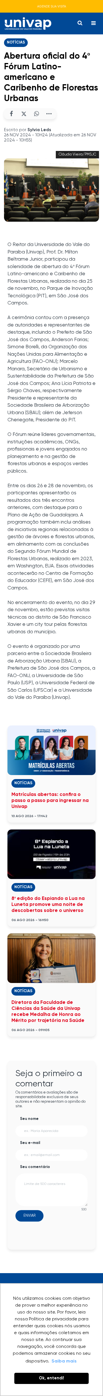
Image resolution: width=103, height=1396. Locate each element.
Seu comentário (35, 1167)
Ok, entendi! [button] (51, 1378)
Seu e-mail (30, 1143)
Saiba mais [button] (64, 1361)
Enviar (29, 1216)
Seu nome (29, 1119)
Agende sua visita (51, 6)
